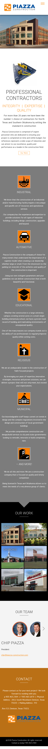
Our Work (24, 153)
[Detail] (12, 534)
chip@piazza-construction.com (14, 655)
